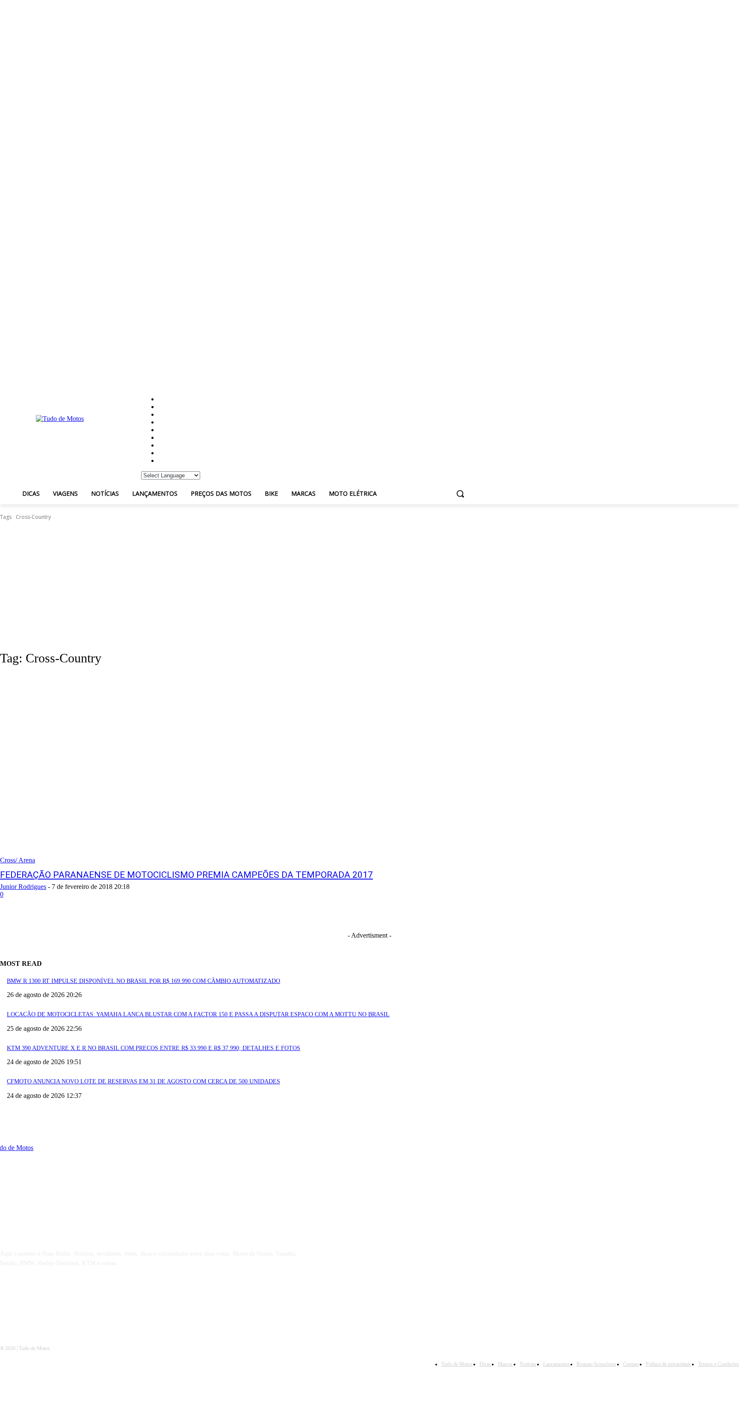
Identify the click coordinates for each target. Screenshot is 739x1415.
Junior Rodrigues (23, 886)
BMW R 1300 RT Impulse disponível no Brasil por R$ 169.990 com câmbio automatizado (143, 981)
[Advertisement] (369, 585)
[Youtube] (74, 1302)
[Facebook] (9, 1302)
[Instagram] (30, 1302)
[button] (460, 493)
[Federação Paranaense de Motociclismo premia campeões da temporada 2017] (190, 769)
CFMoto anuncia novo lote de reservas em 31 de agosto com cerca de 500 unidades (143, 1081)
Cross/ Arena (17, 860)
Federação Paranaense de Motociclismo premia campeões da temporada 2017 (186, 875)
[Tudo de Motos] (70, 434)
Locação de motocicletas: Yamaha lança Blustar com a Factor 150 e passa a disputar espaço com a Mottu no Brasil (198, 1014)
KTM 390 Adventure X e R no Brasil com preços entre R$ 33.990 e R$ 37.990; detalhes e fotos (153, 1048)
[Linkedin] (52, 1302)
